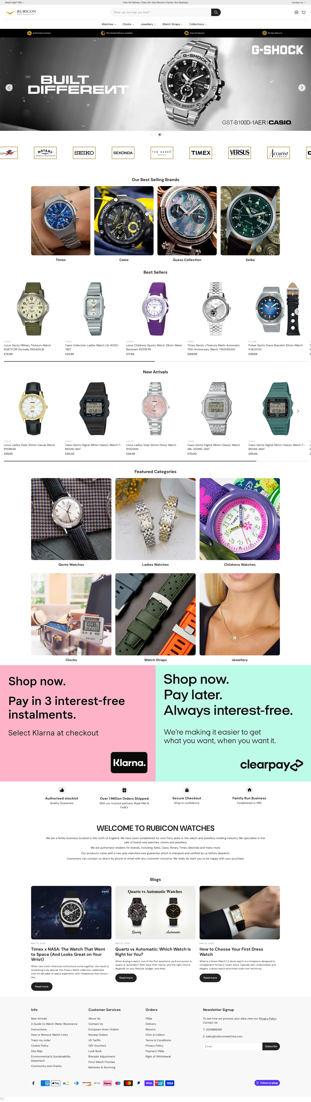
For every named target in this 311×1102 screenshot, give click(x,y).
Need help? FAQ (13, 2)
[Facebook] (33, 1083)
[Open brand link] (11, 153)
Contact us (297, 2)
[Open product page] (33, 309)
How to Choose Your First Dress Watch (231, 951)
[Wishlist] (2, 1099)
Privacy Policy (267, 1018)
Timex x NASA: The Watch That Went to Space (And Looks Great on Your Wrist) (68, 954)
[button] (166, 12)
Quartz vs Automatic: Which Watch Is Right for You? (153, 951)
